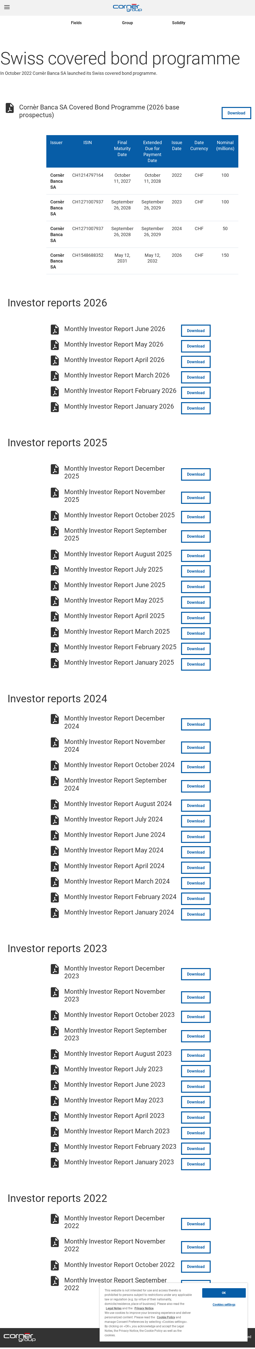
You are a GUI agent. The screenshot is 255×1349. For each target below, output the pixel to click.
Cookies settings (224, 1304)
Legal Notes (114, 1308)
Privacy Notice (143, 1308)
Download (236, 113)
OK (224, 1293)
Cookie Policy (166, 1317)
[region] (174, 1312)
